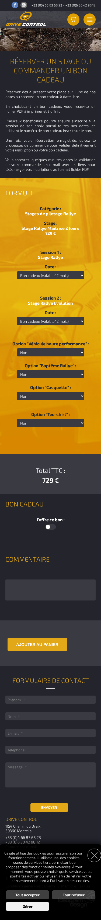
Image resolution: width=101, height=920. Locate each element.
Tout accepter (27, 895)
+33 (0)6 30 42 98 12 (80, 5)
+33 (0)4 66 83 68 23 (47, 5)
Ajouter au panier (37, 644)
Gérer (28, 906)
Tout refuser (74, 895)
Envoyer (49, 808)
